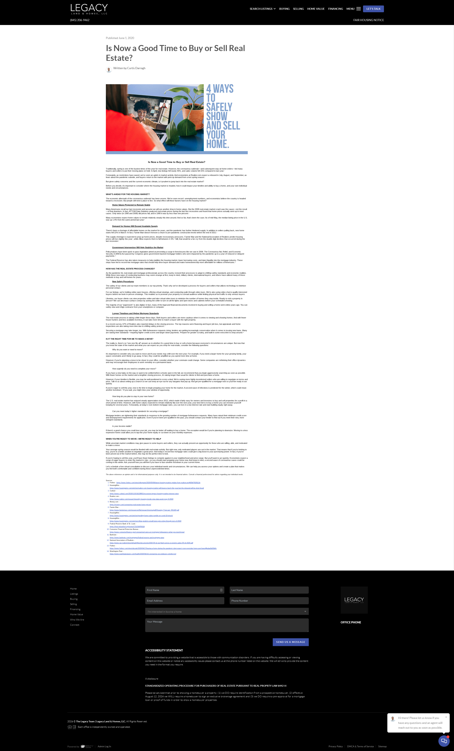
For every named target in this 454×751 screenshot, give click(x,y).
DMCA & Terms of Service (360, 746)
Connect (74, 624)
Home (73, 588)
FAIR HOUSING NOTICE (368, 20)
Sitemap (382, 746)
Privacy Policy (336, 746)
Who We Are (77, 619)
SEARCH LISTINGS (261, 8)
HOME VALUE (316, 8)
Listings (74, 593)
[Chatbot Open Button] (444, 741)
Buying (73, 599)
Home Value (76, 614)
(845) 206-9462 (79, 20)
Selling (73, 604)
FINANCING (335, 8)
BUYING (284, 8)
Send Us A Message (290, 642)
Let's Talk (373, 8)
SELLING (298, 8)
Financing (75, 609)
